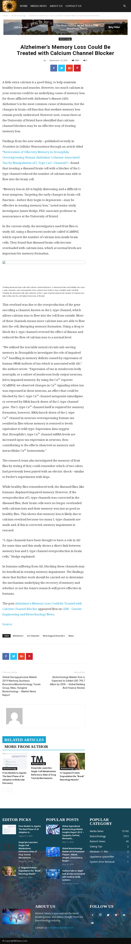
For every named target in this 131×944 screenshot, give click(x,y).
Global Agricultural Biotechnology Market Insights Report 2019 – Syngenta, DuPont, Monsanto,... (73, 832)
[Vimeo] (116, 915)
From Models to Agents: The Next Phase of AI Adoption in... (30, 829)
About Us (56, 6)
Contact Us (73, 6)
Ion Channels (33, 635)
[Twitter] (108, 915)
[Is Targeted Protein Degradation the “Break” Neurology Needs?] (72, 761)
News (71, 635)
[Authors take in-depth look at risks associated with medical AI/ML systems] (53, 874)
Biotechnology (19, 15)
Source (7, 624)
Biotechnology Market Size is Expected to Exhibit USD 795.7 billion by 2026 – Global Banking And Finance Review (67, 682)
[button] (124, 6)
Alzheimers (18, 635)
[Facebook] (92, 915)
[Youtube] (92, 923)
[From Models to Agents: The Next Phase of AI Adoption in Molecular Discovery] (14, 761)
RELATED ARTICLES (24, 740)
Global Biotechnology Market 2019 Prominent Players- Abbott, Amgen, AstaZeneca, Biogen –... (73, 854)
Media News (39, 6)
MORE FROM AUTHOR (26, 747)
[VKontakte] (124, 915)
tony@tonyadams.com (60, 927)
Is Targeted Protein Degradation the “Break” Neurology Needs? (72, 776)
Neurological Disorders (54, 635)
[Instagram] (100, 915)
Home (23, 6)
